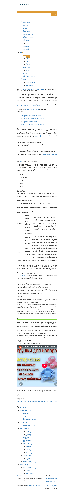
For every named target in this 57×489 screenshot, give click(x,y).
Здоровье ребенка (23, 14)
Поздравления (26, 75)
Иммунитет (25, 24)
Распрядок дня (26, 31)
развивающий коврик (29, 318)
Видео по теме (24, 125)
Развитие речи (29, 85)
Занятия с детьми (27, 66)
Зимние (27, 70)
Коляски (28, 58)
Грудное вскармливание (28, 34)
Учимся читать (29, 87)
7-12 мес (28, 45)
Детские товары (26, 55)
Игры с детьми (26, 67)
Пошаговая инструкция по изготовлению (33, 118)
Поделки (25, 73)
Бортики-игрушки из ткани (30, 121)
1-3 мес (27, 42)
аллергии (25, 169)
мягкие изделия (22, 275)
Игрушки (28, 57)
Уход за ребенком (23, 18)
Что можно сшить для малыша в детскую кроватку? (32, 119)
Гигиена (24, 79)
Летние (27, 72)
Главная (24, 89)
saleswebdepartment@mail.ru (34, 485)
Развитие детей (44, 14)
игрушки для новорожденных (32, 109)
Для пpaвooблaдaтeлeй (51, 478)
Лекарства (25, 25)
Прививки (25, 28)
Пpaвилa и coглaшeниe (51, 481)
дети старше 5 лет (27, 51)
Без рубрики (23, 407)
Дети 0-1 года (26, 40)
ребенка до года (39, 136)
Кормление (34, 14)
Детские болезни (27, 22)
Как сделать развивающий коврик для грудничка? (32, 124)
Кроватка (28, 61)
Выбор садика (26, 54)
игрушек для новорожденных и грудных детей (40, 135)
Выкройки (26, 116)
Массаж (24, 27)
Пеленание (28, 84)
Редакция (48, 477)
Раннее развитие (27, 81)
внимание (22, 161)
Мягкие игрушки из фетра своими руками (30, 115)
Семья (21, 52)
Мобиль (25, 122)
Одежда (27, 63)
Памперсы (28, 64)
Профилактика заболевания (29, 30)
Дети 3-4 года (26, 49)
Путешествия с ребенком (29, 76)
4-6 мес (27, 43)
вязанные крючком (32, 309)
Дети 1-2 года (26, 46)
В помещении (29, 69)
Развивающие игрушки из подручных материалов (32, 113)
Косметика (28, 60)
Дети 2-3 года (26, 48)
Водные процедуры (30, 82)
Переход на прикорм (28, 37)
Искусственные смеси (28, 36)
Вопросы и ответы (24, 409)
